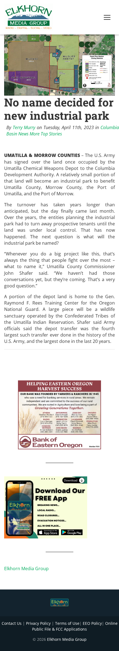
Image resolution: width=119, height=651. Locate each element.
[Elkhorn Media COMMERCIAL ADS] (59, 414)
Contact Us (12, 623)
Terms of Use (67, 623)
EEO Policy (92, 623)
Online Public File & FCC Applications (75, 626)
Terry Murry (24, 127)
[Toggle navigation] (107, 17)
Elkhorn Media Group (26, 568)
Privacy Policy (38, 623)
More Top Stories (46, 134)
